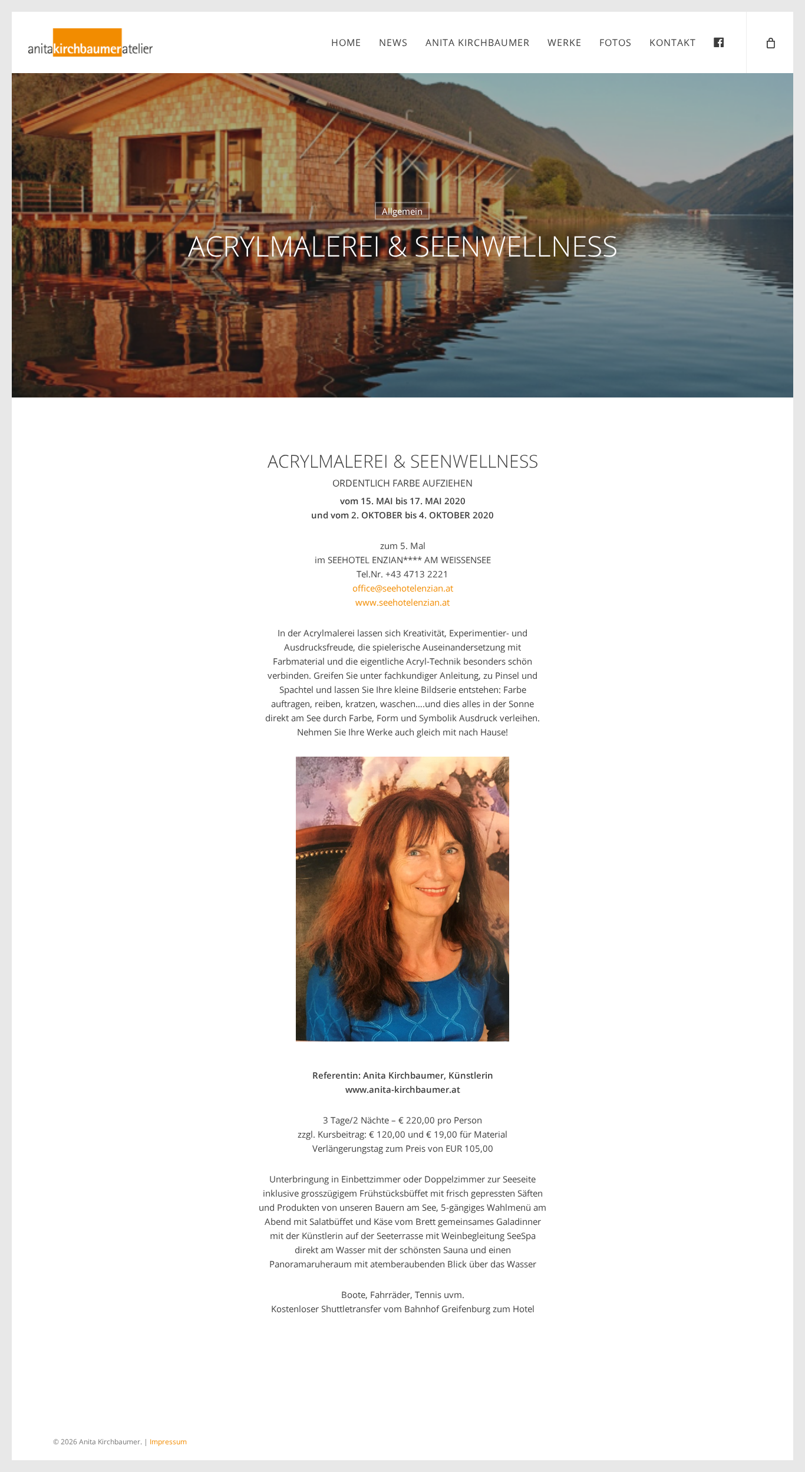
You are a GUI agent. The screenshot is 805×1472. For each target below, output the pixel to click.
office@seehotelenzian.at (402, 588)
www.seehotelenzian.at (402, 602)
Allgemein (402, 211)
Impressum (168, 1442)
